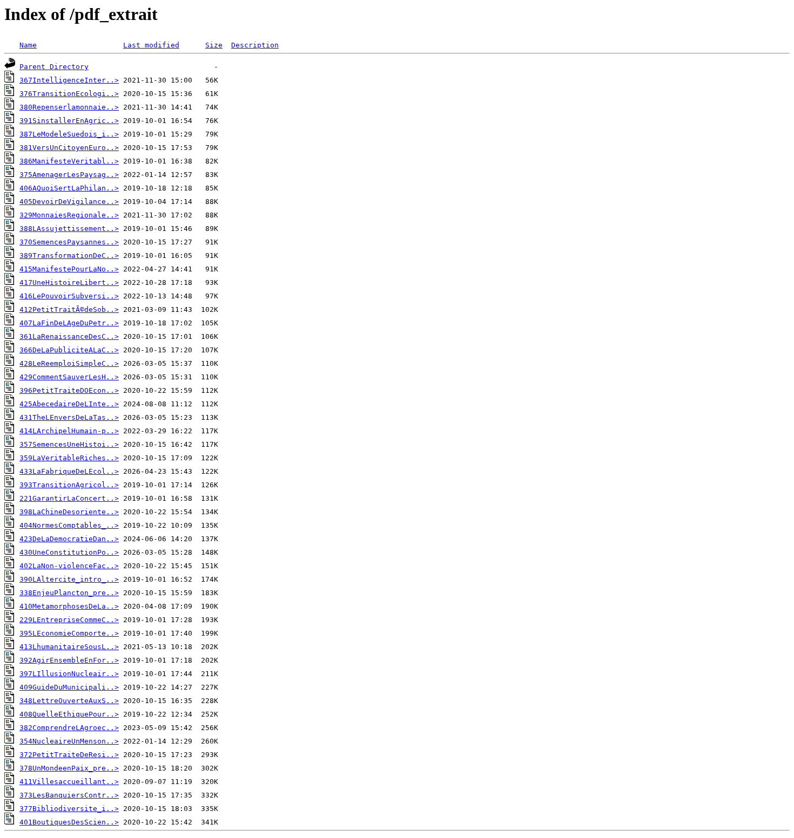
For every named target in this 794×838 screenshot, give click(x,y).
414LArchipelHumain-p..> (69, 431)
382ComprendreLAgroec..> (69, 728)
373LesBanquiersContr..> (69, 795)
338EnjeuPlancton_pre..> (69, 593)
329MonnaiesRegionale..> (69, 215)
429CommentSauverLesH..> (69, 377)
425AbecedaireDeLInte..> (69, 404)
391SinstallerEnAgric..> (69, 121)
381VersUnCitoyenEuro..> (69, 148)
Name (28, 45)
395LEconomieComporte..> (69, 633)
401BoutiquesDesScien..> (69, 822)
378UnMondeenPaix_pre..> (69, 768)
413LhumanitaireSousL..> (69, 647)
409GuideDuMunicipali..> (69, 687)
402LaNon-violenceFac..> (69, 566)
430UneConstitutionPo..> (69, 552)
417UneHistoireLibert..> (69, 282)
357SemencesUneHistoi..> (69, 444)
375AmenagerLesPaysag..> (69, 175)
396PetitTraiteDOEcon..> (69, 390)
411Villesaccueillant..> (69, 782)
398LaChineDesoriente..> (69, 512)
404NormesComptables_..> (69, 525)
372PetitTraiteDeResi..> (69, 755)
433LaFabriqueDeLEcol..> (69, 471)
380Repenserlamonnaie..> (69, 107)
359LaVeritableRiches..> (69, 458)
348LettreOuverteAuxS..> (69, 701)
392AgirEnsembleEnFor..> (69, 660)
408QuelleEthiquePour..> (69, 714)
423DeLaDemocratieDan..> (69, 539)
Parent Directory (54, 67)
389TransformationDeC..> (69, 255)
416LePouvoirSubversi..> (69, 296)
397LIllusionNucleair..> (69, 674)
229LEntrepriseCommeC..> (69, 620)
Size (214, 45)
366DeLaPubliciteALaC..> (69, 350)
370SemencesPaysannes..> (69, 242)
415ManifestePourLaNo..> (69, 269)
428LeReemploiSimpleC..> (69, 363)
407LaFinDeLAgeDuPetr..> (69, 323)
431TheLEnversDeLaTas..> (69, 417)
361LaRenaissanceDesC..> (69, 336)
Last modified (151, 45)
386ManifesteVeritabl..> (69, 161)
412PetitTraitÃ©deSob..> (69, 309)
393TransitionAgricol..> (69, 485)
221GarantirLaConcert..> (69, 498)
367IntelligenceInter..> (69, 80)
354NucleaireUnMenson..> (69, 741)
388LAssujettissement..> (69, 228)
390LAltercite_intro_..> (69, 579)
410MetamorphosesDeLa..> (69, 606)
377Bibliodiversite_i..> (69, 809)
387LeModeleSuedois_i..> (69, 134)
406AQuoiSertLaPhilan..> (69, 188)
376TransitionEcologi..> (69, 94)
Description (255, 45)
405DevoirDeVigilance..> (69, 201)
